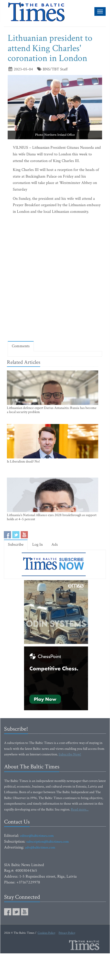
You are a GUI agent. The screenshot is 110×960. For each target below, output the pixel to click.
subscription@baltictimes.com (47, 841)
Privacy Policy (67, 933)
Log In (37, 544)
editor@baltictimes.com (37, 835)
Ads (54, 544)
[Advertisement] (55, 279)
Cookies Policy (46, 933)
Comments (21, 346)
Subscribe (16, 544)
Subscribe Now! (70, 754)
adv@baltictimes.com (40, 847)
